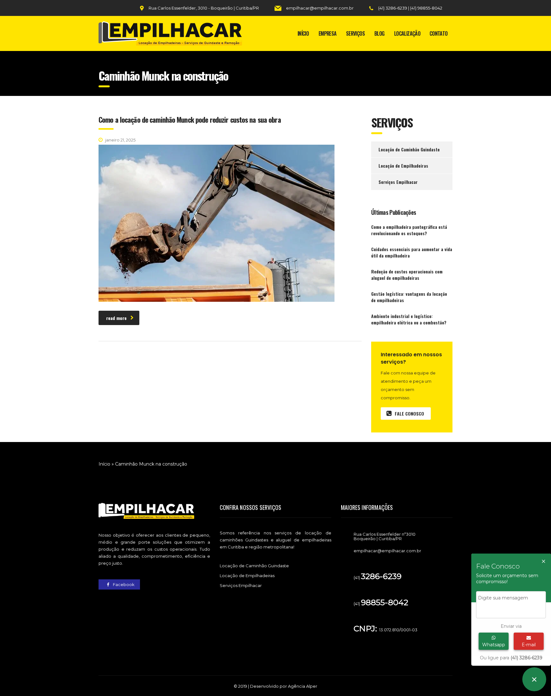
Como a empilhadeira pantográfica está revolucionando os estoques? (409, 230)
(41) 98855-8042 (426, 8)
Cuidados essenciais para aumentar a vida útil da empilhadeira (411, 252)
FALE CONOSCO (409, 413)
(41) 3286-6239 (393, 8)
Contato (439, 33)
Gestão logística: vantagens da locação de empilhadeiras (409, 297)
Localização (407, 33)
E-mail (529, 645)
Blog (379, 33)
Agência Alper (302, 686)
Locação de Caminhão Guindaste (409, 149)
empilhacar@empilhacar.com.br (320, 8)
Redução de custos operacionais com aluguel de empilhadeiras (407, 274)
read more (116, 318)
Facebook (123, 584)
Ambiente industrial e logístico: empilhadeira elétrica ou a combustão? (408, 319)
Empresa (328, 33)
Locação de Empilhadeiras (403, 165)
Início (303, 33)
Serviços (355, 33)
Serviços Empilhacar (398, 181)
